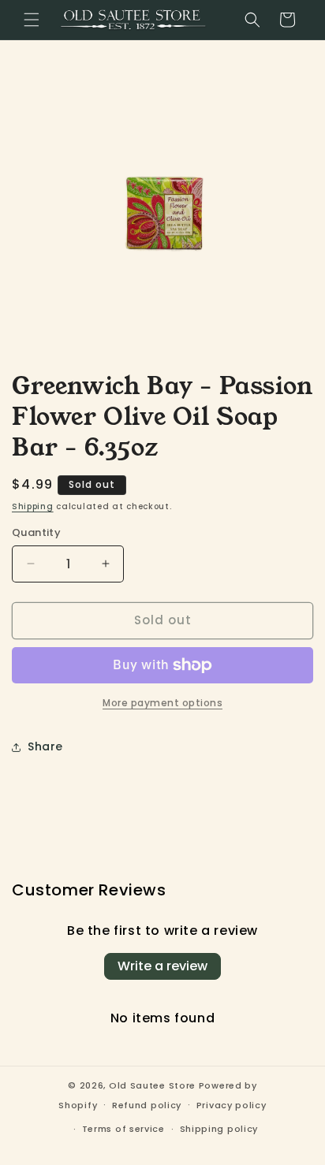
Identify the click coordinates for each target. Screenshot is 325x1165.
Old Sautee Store (152, 1085)
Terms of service (123, 1128)
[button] (31, 19)
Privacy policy (231, 1105)
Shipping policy (219, 1128)
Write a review (162, 966)
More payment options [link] (162, 702)
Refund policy (146, 1105)
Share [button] (45, 746)
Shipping (33, 506)
